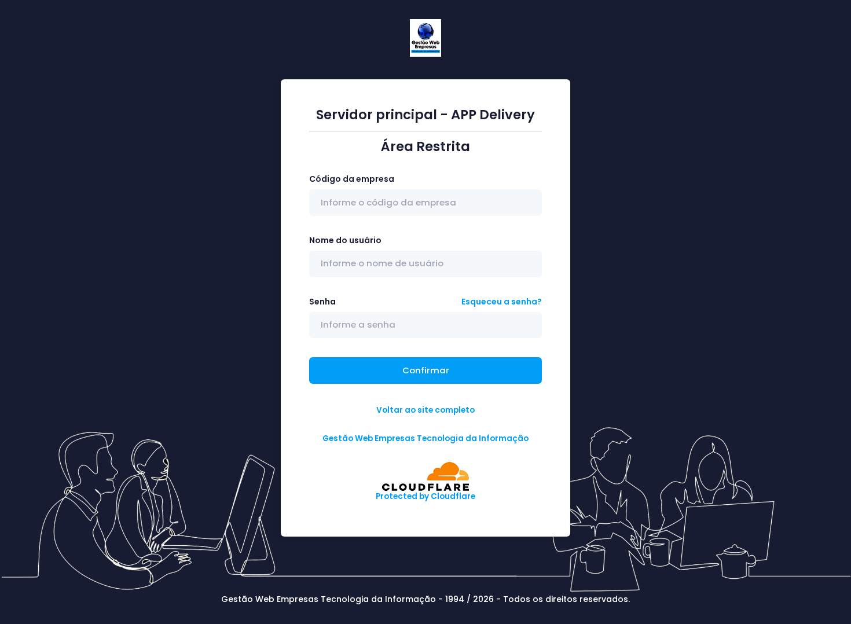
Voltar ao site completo (425, 410)
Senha (322, 301)
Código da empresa (351, 179)
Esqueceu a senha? (501, 301)
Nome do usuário (345, 240)
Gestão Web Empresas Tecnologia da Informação (425, 438)
